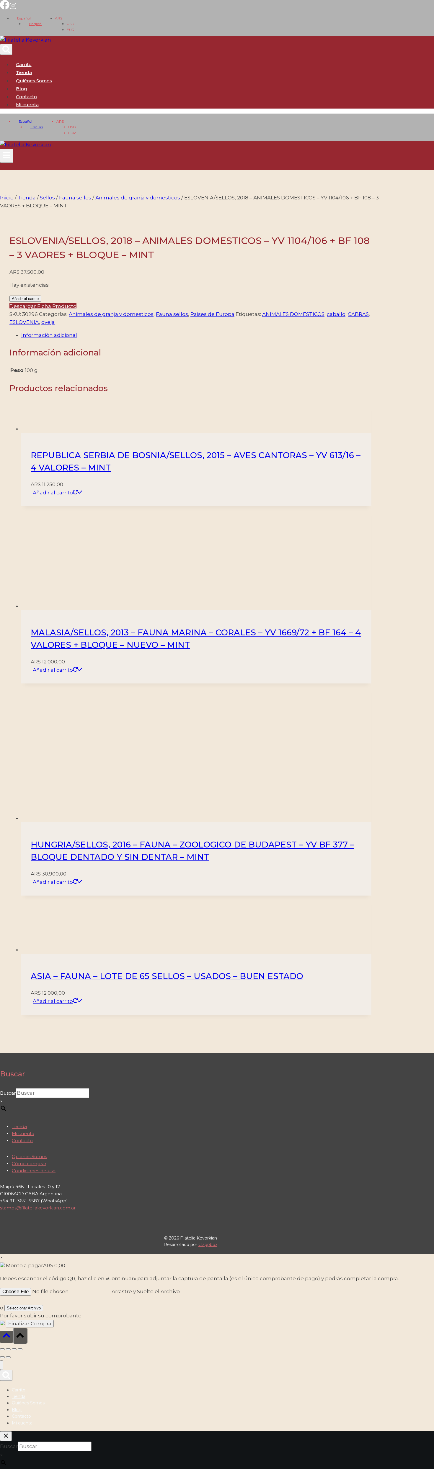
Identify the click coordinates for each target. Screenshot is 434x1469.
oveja (48, 322)
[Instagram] (13, 8)
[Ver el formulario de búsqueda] (6, 49)
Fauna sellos (172, 314)
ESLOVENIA (24, 322)
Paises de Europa (212, 314)
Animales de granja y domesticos (111, 314)
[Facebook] (4, 8)
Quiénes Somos (34, 80)
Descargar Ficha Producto (42, 306)
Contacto (26, 96)
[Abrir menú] (6, 156)
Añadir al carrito (25, 298)
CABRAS (358, 314)
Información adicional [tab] (49, 335)
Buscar (8, 1431)
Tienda (24, 72)
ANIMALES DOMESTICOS (293, 314)
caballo (336, 314)
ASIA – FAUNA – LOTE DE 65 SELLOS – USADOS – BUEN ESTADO (167, 1315)
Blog (21, 88)
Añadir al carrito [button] (53, 493)
